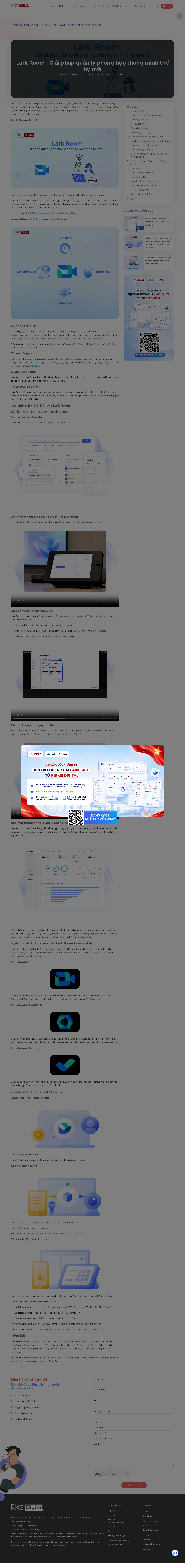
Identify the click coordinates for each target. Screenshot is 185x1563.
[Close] (161, 747)
